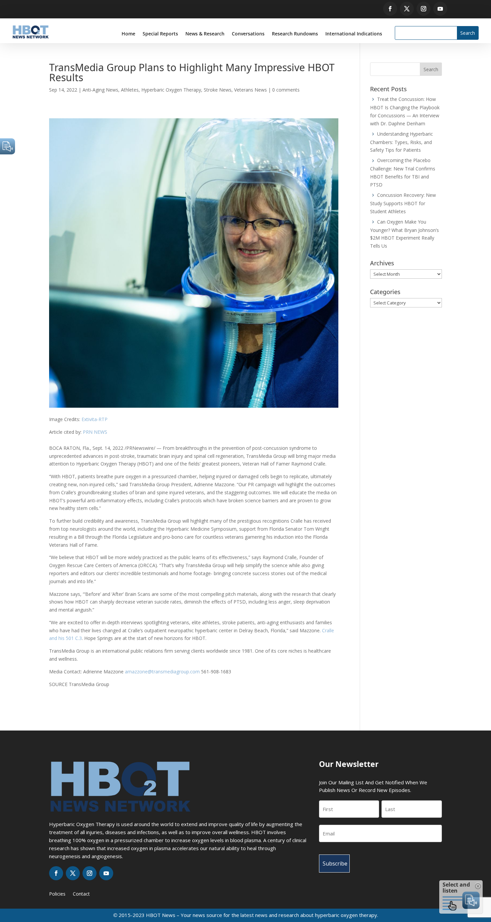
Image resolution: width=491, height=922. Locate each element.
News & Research (204, 34)
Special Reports (160, 34)
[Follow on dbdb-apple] (461, 8)
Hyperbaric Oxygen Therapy (171, 90)
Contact (81, 894)
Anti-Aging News (100, 90)
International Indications (353, 34)
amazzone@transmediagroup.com (162, 671)
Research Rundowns (295, 34)
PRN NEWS (95, 432)
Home (128, 34)
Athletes (130, 90)
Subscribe (335, 863)
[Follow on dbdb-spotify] (451, 8)
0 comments (286, 90)
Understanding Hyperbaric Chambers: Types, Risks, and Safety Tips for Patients (401, 142)
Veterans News (250, 90)
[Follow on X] (407, 9)
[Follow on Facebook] (390, 9)
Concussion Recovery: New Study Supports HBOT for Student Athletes (403, 203)
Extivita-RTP (94, 419)
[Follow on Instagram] (424, 9)
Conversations (248, 34)
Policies (57, 894)
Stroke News (217, 90)
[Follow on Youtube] (440, 9)
